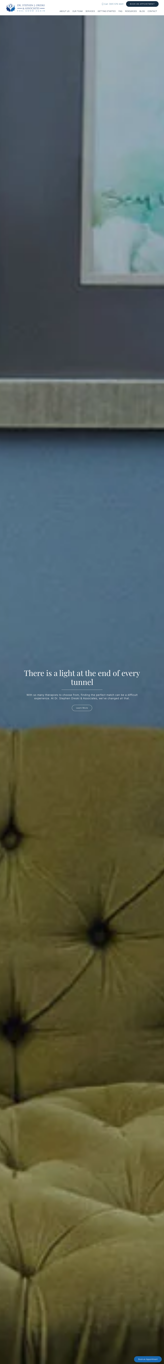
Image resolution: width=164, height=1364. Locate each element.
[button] (71, 11)
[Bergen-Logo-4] (25, 7)
